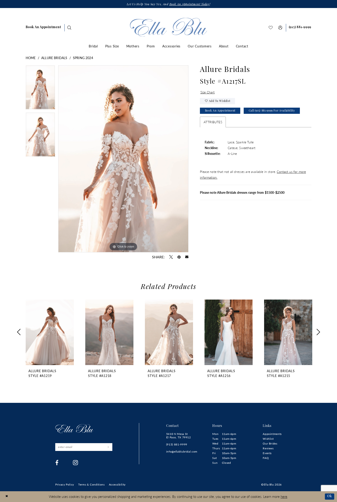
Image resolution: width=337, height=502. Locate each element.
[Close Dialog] (7, 497)
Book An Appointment (220, 110)
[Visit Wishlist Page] (271, 27)
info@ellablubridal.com (181, 451)
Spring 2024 (83, 57)
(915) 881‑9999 (176, 444)
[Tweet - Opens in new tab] (171, 257)
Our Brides (270, 443)
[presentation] (50, 332)
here (284, 496)
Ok (329, 496)
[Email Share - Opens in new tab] (186, 257)
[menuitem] (43, 28)
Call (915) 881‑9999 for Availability (272, 110)
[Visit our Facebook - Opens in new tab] (57, 462)
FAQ (266, 458)
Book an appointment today (189, 4)
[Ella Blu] (168, 27)
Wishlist (268, 439)
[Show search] (69, 27)
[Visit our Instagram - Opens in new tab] (75, 463)
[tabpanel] (40, 88)
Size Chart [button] (207, 92)
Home (31, 57)
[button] (280, 27)
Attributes (213, 122)
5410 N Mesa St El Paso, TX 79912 (178, 435)
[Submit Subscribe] (108, 447)
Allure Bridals (54, 57)
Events (267, 453)
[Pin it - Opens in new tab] (179, 257)
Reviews (268, 448)
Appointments (272, 434)
